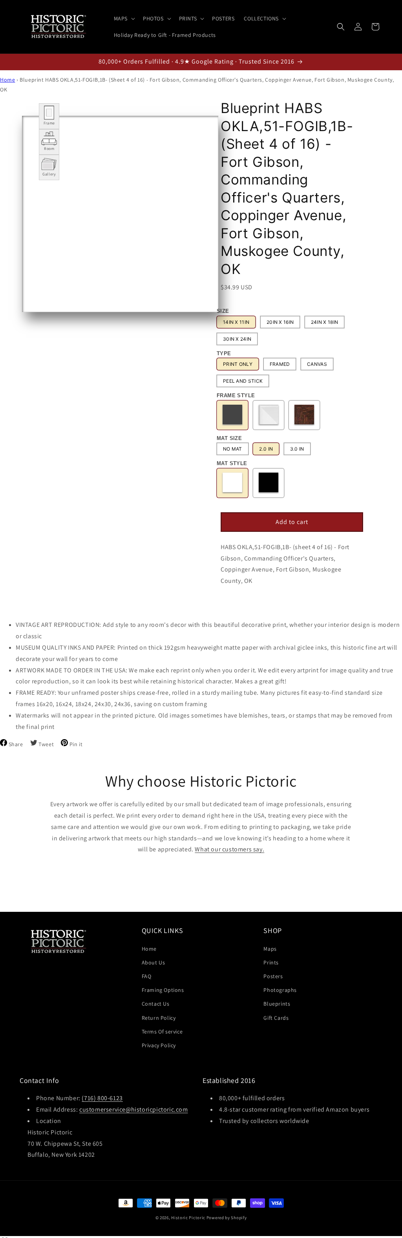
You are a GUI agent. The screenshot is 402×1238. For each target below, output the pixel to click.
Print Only (237, 364)
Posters (273, 976)
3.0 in (297, 449)
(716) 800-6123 (102, 1098)
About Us (153, 962)
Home (7, 79)
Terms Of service (162, 1031)
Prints (271, 962)
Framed (280, 364)
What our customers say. (229, 849)
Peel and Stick (243, 381)
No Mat (232, 449)
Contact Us (156, 1003)
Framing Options (163, 989)
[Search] (340, 26)
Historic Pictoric (188, 1217)
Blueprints (276, 1003)
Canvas (317, 364)
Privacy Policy (159, 1045)
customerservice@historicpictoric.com (133, 1109)
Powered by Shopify (226, 1217)
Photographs (280, 989)
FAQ (147, 976)
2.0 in (266, 449)
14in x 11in (236, 322)
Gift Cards (276, 1017)
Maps (269, 948)
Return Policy (159, 1017)
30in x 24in (237, 339)
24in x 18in (324, 322)
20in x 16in (280, 322)
